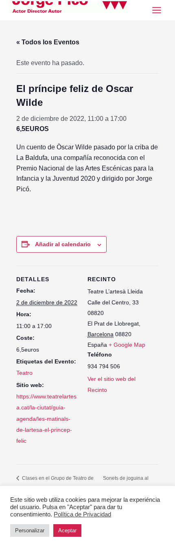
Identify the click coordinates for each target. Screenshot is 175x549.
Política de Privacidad (82, 514)
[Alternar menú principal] (157, 10)
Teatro (24, 373)
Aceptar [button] (67, 530)
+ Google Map (127, 344)
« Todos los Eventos (47, 42)
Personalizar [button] (29, 530)
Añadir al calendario (63, 244)
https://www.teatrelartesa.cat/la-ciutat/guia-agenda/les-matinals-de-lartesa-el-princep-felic (46, 418)
